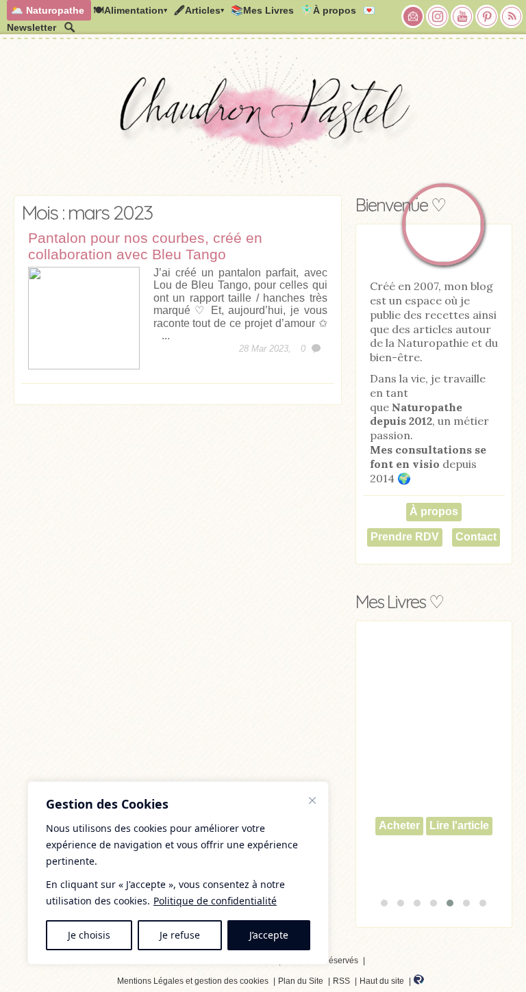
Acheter (399, 825)
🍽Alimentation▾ (130, 10)
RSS (341, 981)
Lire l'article (459, 825)
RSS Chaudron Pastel (511, 16)
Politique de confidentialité (215, 900)
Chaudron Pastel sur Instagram (437, 16)
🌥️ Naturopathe (47, 10)
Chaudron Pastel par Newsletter (413, 16)
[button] (384, 903)
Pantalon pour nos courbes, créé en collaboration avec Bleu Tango (145, 246)
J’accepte (268, 934)
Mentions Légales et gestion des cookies (192, 981)
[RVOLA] (419, 982)
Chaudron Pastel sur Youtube (462, 16)
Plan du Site (300, 981)
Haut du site (382, 981)
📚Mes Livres (262, 10)
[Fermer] (312, 800)
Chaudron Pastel (263, 119)
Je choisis (89, 934)
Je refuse (180, 934)
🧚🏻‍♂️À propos (328, 10)
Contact (476, 537)
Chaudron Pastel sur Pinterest (487, 16)
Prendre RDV (405, 537)
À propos (434, 511)
